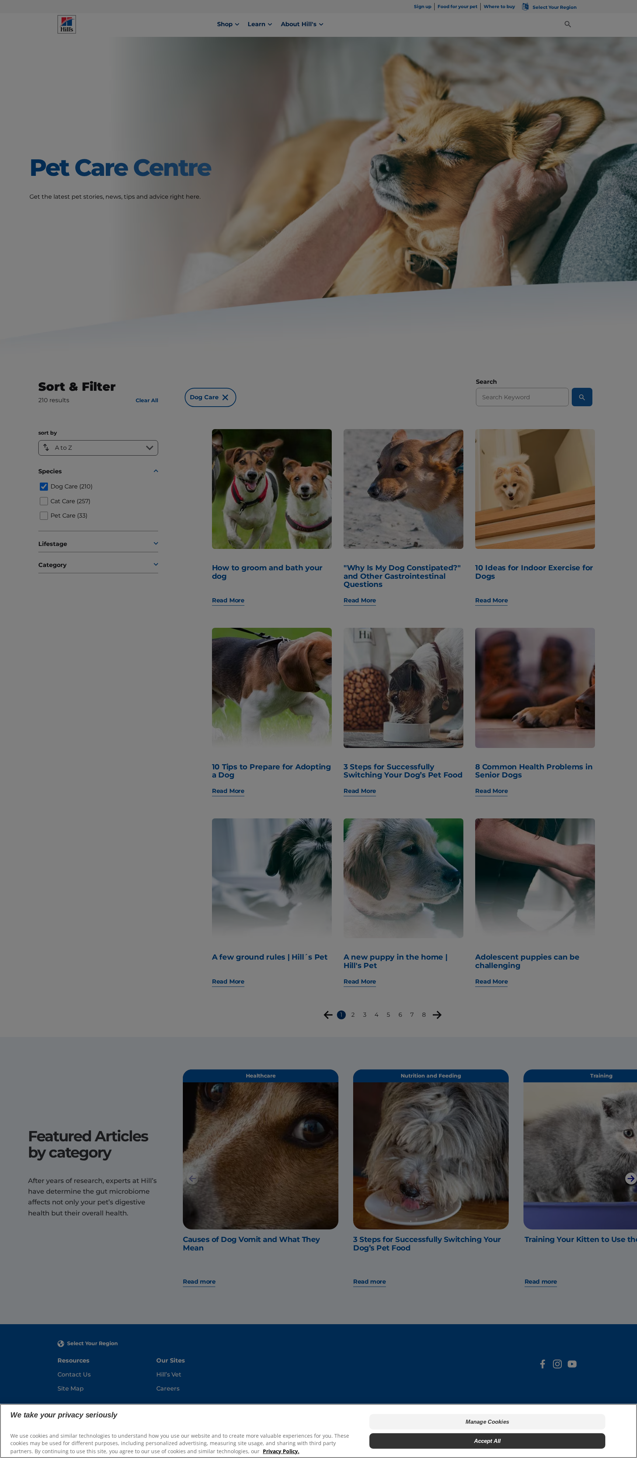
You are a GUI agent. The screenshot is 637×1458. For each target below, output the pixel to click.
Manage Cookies (487, 1422)
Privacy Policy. (281, 1450)
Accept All (487, 1441)
